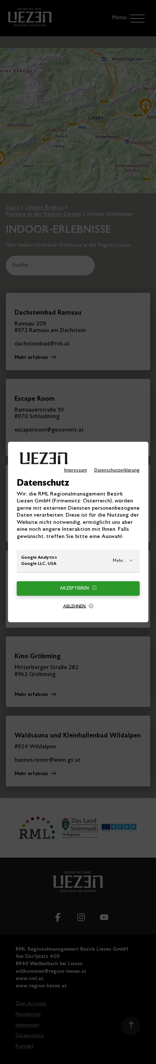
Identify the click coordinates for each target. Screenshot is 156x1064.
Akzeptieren (75, 588)
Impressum (75, 470)
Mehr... (120, 560)
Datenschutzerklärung (117, 470)
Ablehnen (75, 606)
